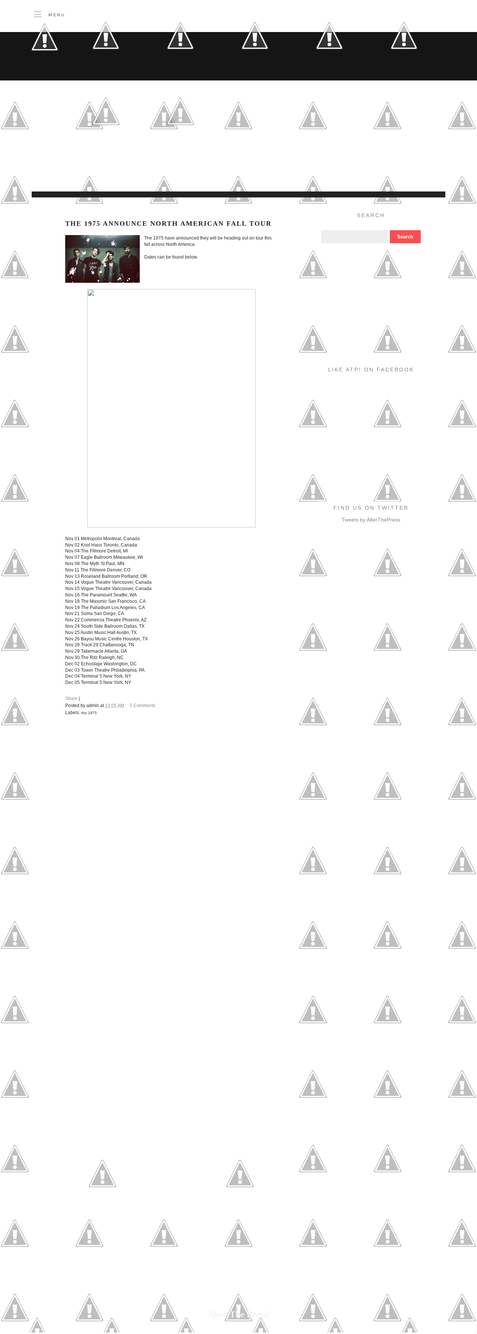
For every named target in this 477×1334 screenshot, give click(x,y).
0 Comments (142, 705)
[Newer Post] (102, 1209)
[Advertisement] (184, 173)
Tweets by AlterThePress (371, 520)
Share (71, 698)
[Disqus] (171, 825)
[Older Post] (240, 1209)
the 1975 (89, 713)
